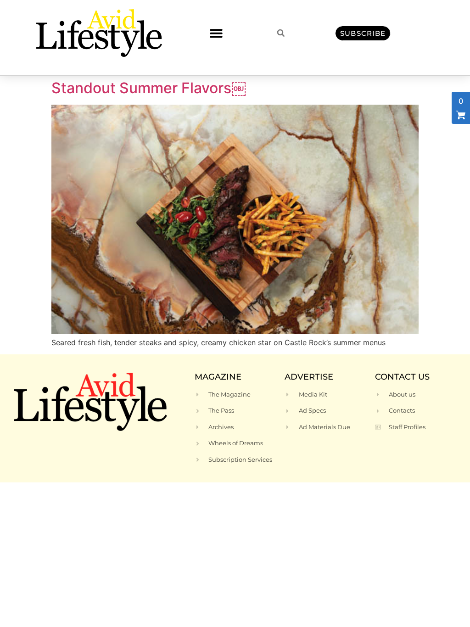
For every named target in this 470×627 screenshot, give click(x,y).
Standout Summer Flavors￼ (148, 88)
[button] (216, 33)
